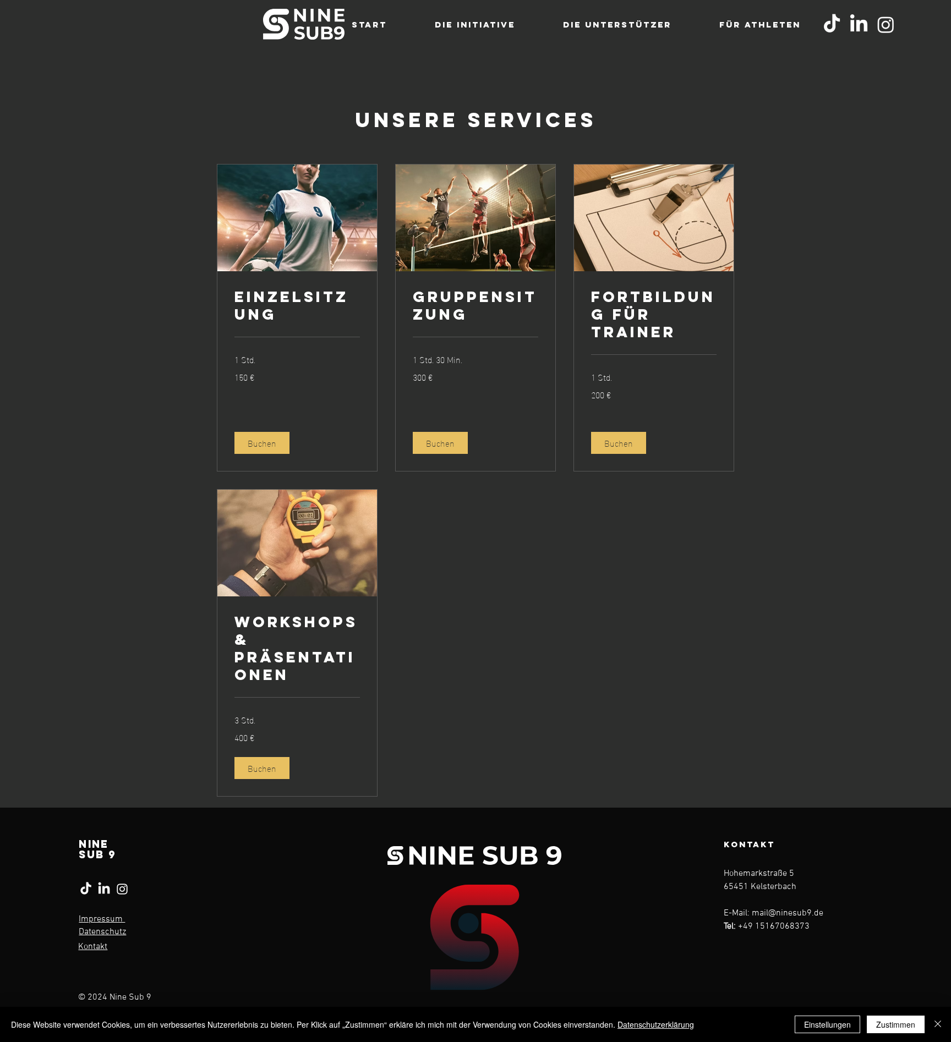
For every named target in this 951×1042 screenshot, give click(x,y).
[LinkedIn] (859, 24)
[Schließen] (937, 1024)
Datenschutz (102, 931)
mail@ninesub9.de (787, 913)
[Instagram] (886, 24)
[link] (297, 305)
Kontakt (92, 946)
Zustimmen (895, 1024)
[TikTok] (832, 24)
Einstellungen (827, 1024)
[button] (261, 443)
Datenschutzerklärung (655, 1024)
